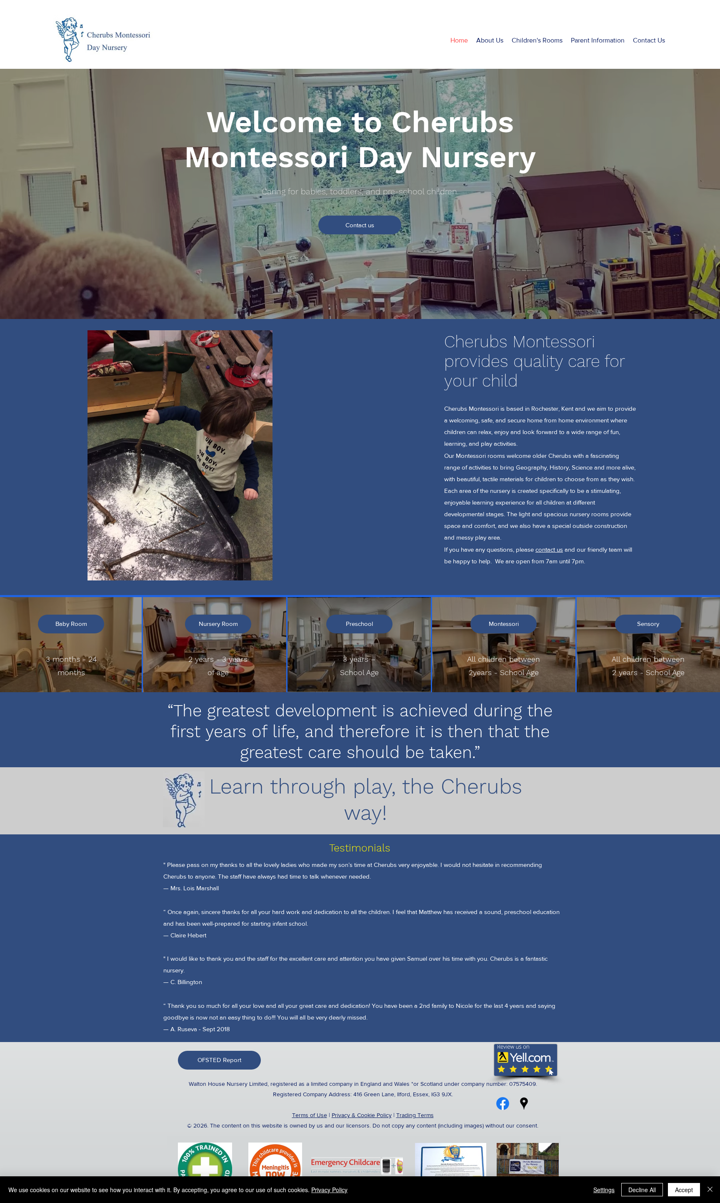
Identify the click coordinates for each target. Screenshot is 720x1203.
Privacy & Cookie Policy (362, 1115)
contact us (549, 549)
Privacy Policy (329, 1189)
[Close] (710, 1189)
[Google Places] (523, 1103)
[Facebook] (502, 1103)
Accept (684, 1189)
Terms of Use (309, 1115)
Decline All (642, 1189)
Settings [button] (604, 1189)
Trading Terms (415, 1115)
